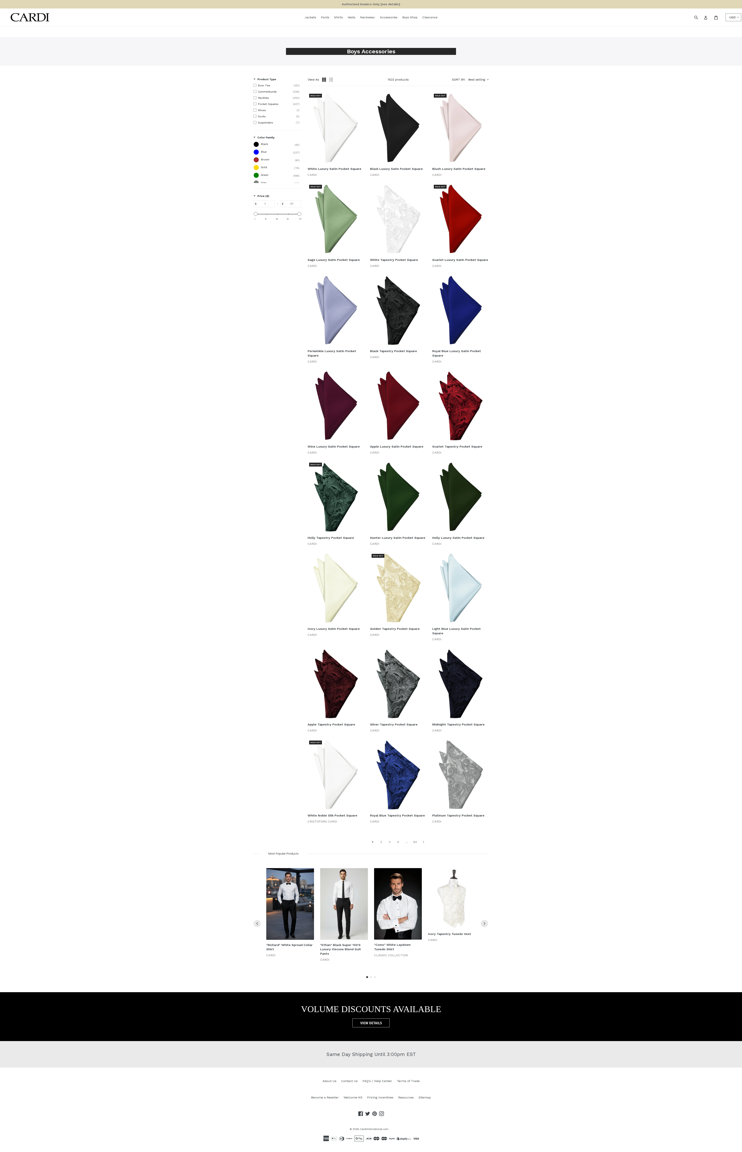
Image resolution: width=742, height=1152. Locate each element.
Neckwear (367, 17)
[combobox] (700, 17)
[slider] (256, 214)
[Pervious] (257, 923)
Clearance (429, 17)
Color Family (266, 137)
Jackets (310, 17)
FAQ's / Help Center (377, 1081)
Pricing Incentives (380, 1097)
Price (263, 196)
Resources (406, 1097)
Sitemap (425, 1097)
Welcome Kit (353, 1097)
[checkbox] (277, 85)
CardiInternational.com (374, 1129)
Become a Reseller (325, 1097)
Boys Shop (410, 17)
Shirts (338, 17)
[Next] (484, 923)
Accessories (388, 17)
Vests (351, 17)
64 (415, 842)
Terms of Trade (408, 1081)
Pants (325, 17)
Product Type (266, 79)
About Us (329, 1081)
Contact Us (349, 1081)
